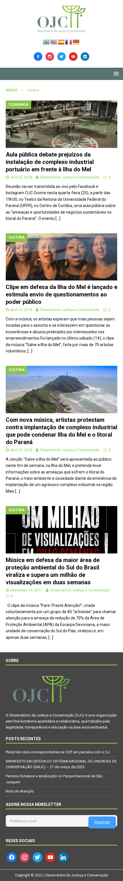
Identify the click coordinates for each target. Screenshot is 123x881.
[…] (57, 218)
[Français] (69, 41)
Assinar (102, 822)
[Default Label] (73, 56)
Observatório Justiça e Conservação (70, 177)
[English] (54, 41)
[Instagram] (49, 56)
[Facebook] (38, 56)
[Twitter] (61, 56)
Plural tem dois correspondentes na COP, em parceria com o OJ (58, 752)
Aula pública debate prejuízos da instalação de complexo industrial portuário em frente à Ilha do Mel (50, 162)
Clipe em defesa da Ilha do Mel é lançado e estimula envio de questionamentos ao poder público (61, 294)
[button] (115, 73)
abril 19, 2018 (21, 310)
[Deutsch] (76, 41)
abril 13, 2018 (21, 450)
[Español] (61, 41)
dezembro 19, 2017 (26, 590)
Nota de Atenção (20, 791)
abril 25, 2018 (21, 177)
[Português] (46, 41)
